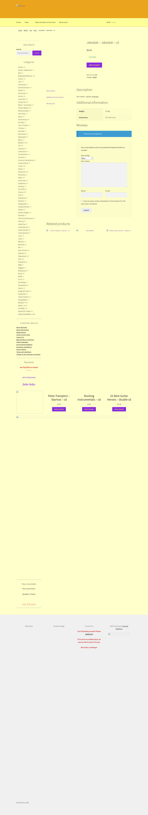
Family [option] (21, 90)
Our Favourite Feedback (24, 345)
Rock (35, 30)
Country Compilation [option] (27, 160)
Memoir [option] (22, 242)
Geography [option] (23, 204)
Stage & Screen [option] (24, 291)
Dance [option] (21, 169)
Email (108, 191)
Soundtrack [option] (23, 285)
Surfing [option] (21, 122)
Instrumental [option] (24, 230)
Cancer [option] (21, 79)
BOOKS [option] (22, 143)
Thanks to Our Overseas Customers (28, 354)
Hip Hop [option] (22, 215)
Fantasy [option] (22, 186)
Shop (26, 22)
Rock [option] (21, 274)
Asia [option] (20, 73)
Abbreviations (21, 332)
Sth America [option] (23, 119)
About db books (21, 327)
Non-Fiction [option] (23, 250)
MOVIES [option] (23, 303)
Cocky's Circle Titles (23, 335)
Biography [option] (23, 137)
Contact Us (20, 337)
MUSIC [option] (22, 306)
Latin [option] (21, 239)
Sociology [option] (22, 282)
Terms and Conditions (23, 352)
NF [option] (20, 247)
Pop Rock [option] (22, 262)
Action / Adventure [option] (26, 70)
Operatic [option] (22, 253)
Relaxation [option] (23, 271)
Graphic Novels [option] (24, 207)
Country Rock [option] (24, 163)
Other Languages (22, 342)
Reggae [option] (21, 268)
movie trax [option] (23, 102)
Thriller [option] (22, 128)
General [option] (22, 201)
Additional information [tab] (55, 97)
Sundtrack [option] (22, 294)
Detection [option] (23, 172)
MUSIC (26, 30)
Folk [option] (20, 195)
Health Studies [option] (24, 212)
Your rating (85, 155)
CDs (30, 30)
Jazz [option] (20, 236)
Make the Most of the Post (25, 340)
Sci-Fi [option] (21, 279)
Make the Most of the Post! (45, 22)
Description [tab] (50, 91)
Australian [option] (23, 134)
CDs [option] (20, 82)
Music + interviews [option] (25, 105)
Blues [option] (21, 140)
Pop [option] (21, 259)
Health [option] (21, 210)
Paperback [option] (23, 256)
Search (18, 49)
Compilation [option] (23, 154)
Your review (85, 161)
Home (18, 22)
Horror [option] (21, 96)
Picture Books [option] (24, 108)
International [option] (24, 233)
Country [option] (22, 157)
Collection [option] (23, 151)
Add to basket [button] (59, 409)
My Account (63, 22)
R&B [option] (20, 265)
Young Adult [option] (23, 300)
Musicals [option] (22, 244)
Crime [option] (21, 166)
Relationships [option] (24, 111)
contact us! (89, 634)
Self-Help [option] (22, 114)
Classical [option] (22, 149)
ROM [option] (20, 276)
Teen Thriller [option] (24, 125)
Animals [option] (22, 131)
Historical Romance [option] (26, 218)
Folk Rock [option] (22, 198)
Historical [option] (22, 93)
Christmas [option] (23, 85)
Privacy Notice (21, 349)
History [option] (21, 221)
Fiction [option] (22, 192)
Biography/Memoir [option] (26, 76)
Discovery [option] (22, 175)
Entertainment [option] (24, 87)
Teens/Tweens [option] (24, 297)
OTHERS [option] (22, 308)
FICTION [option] (22, 189)
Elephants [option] (23, 183)
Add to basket (94, 65)
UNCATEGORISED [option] (26, 314)
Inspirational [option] (24, 227)
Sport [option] (21, 117)
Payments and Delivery (24, 347)
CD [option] (20, 146)
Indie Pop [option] (22, 224)
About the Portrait (22, 330)
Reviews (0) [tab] (50, 103)
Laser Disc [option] (22, 99)
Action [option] (21, 67)
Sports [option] (21, 288)
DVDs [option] (21, 178)
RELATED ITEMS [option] (25, 311)
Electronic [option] (23, 180)
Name (84, 191)
